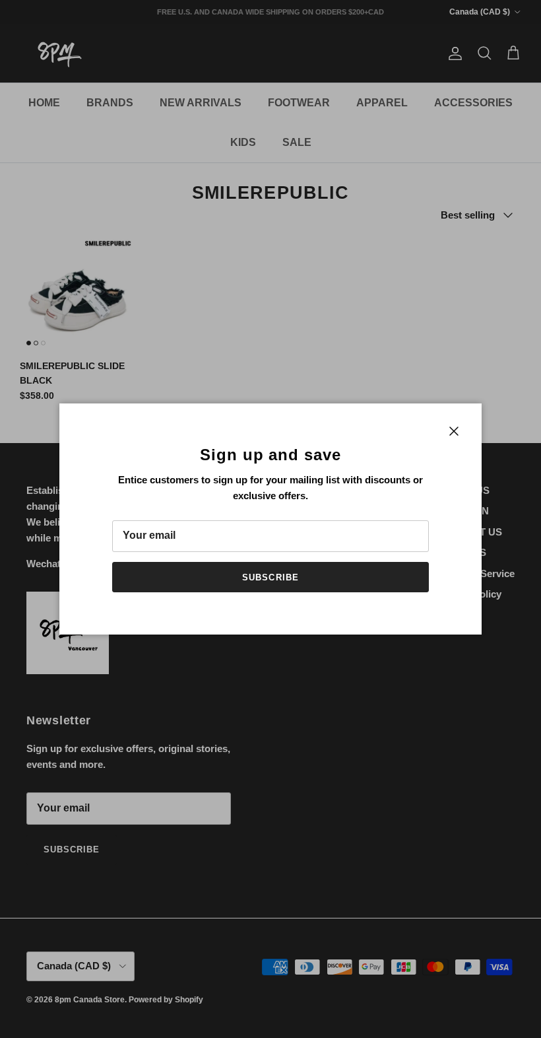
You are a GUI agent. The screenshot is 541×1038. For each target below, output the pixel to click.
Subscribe (270, 577)
